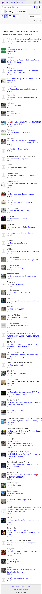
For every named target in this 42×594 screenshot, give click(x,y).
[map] (17, 16)
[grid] (10, 16)
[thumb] (6, 16)
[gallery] (14, 16)
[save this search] (39, 7)
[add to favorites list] (8, 41)
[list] (2, 16)
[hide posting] (12, 43)
